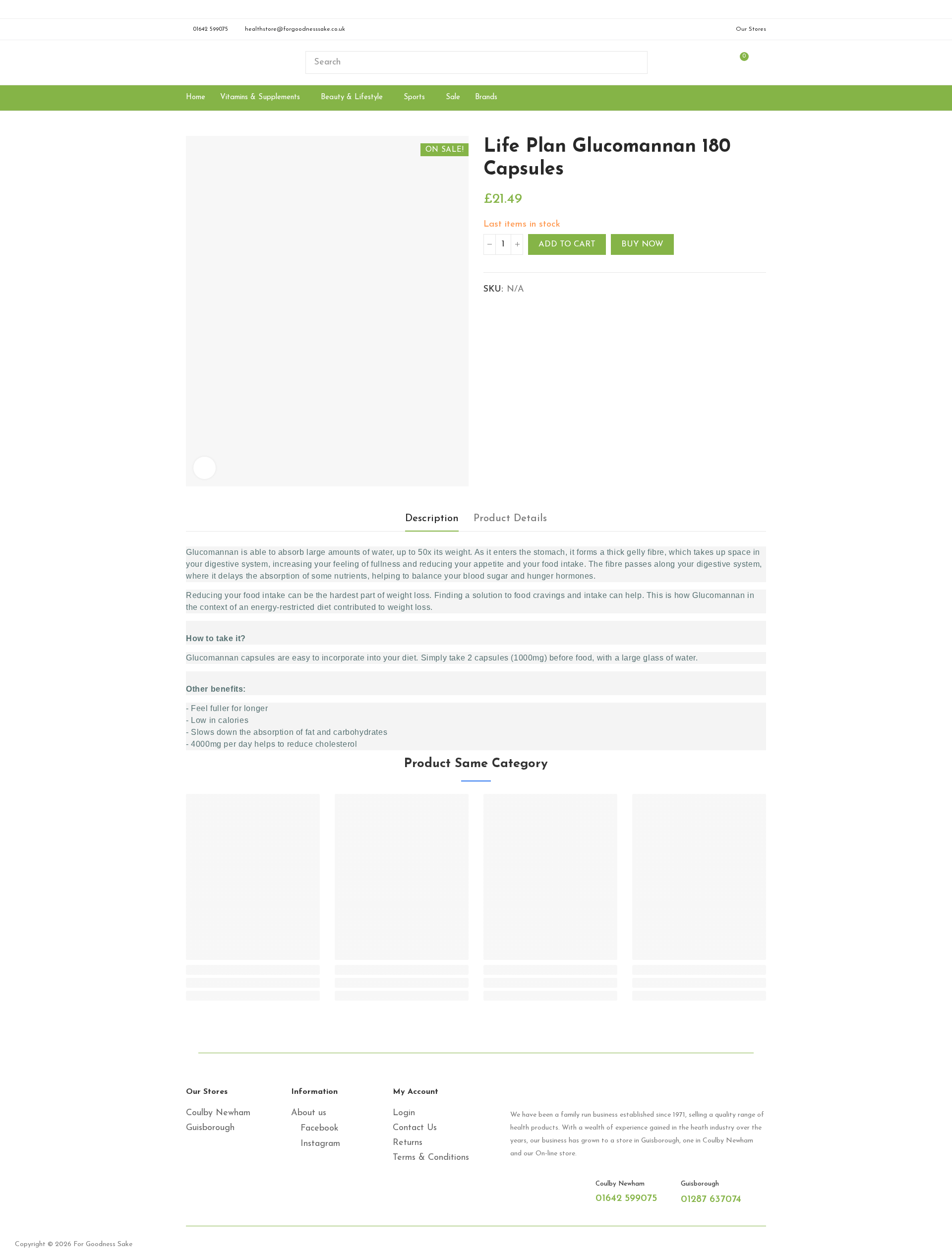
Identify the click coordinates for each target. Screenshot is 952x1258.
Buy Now (642, 244)
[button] (207, 29)
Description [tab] (432, 519)
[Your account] (761, 62)
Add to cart (566, 244)
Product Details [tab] (510, 519)
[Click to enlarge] (204, 468)
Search (632, 62)
